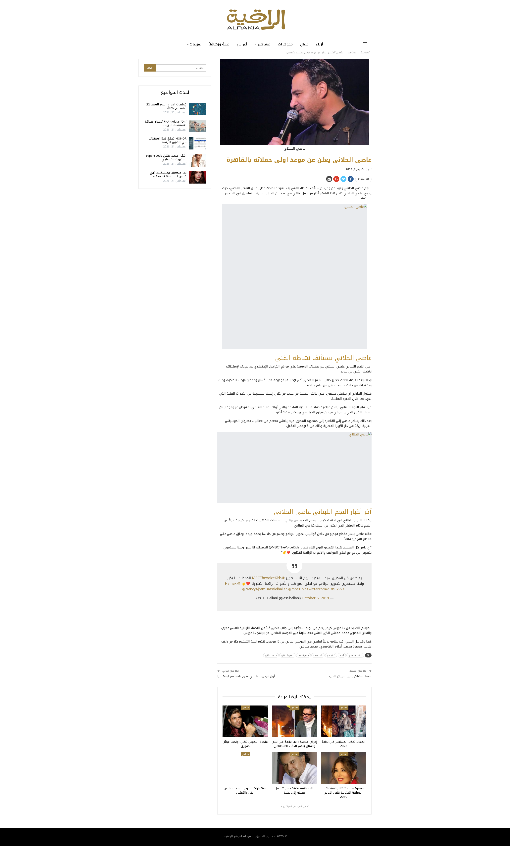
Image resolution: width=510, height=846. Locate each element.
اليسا (342, 655)
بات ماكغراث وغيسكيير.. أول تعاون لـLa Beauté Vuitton (168, 174)
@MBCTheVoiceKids (268, 578)
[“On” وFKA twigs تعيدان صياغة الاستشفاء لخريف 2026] (197, 126)
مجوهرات (285, 44)
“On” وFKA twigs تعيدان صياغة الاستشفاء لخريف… (165, 123)
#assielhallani (277, 589)
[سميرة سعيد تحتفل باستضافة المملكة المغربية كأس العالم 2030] (343, 768)
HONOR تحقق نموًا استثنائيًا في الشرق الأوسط (167, 140)
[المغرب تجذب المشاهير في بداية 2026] (343, 721)
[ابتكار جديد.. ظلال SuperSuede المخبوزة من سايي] (197, 160)
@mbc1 (294, 589)
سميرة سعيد (303, 655)
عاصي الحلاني (287, 655)
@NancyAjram (253, 589)
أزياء (319, 44)
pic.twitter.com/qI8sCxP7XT (324, 589)
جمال (304, 44)
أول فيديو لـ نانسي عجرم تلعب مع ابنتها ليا (246, 676)
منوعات (195, 44)
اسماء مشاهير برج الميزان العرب (350, 676)
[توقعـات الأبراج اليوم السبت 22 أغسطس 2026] (197, 109)
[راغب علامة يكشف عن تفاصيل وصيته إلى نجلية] (294, 768)
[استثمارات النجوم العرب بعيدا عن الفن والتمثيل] (245, 768)
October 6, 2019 (315, 598)
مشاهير (264, 44)
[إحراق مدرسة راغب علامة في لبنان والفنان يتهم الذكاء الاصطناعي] (294, 721)
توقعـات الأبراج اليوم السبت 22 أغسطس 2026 (166, 106)
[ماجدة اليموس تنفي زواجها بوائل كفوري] (245, 721)
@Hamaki (232, 583)
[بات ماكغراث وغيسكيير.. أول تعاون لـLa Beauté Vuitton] (197, 177)
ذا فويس (331, 655)
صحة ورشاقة (219, 44)
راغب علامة (318, 655)
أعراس (242, 44)
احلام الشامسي (355, 655)
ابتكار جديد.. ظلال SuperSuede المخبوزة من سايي (166, 157)
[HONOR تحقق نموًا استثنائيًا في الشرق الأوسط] (197, 143)
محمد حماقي (271, 655)
